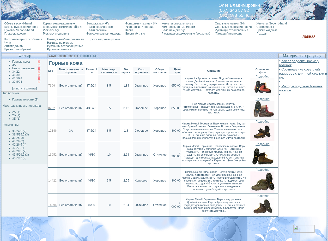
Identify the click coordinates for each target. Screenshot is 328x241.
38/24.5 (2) (19, 131)
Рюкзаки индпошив (56, 33)
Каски (129, 30)
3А (14, 65)
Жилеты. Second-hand (271, 23)
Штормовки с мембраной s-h (62, 27)
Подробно (262, 76)
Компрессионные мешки (178, 27)
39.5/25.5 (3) (20, 134)
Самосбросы (265, 27)
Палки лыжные (96, 30)
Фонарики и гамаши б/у (141, 23)
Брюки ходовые (267, 30)
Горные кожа (21, 61)
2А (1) (16, 112)
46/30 (16, 75)
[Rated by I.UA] (304, 231)
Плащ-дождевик (15, 33)
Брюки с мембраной (17, 49)
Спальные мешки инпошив (233, 27)
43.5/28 (17, 78)
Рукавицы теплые (59, 49)
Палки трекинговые (99, 27)
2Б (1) (16, 115)
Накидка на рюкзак (60, 42)
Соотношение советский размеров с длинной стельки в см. (303, 73)
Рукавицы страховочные (231, 30)
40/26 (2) (18, 141)
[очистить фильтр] (24, 88)
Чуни (7, 42)
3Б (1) (16, 118)
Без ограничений (24, 68)
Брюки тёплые (135, 33)
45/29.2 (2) (19, 158)
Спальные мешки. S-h (230, 23)
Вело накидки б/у (173, 30)
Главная (308, 36)
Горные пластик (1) (25, 99)
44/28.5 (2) (19, 151)
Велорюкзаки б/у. (97, 23)
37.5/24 (17, 81)
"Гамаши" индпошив (228, 33)
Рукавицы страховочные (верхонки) (186, 33)
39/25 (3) (18, 138)
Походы (261, 33)
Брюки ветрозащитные (104, 39)
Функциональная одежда (103, 33)
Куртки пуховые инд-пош (21, 27)
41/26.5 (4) (19, 144)
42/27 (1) (18, 148)
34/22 (16, 71)
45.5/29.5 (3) (20, 154)
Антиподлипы (13, 46)
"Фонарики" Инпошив (139, 27)
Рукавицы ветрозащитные (65, 46)
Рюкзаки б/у (51, 30)
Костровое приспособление (23, 39)
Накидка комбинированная (65, 39)
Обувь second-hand (62, 56)
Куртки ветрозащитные (59, 23)
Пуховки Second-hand (19, 30)
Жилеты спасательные (177, 23)
